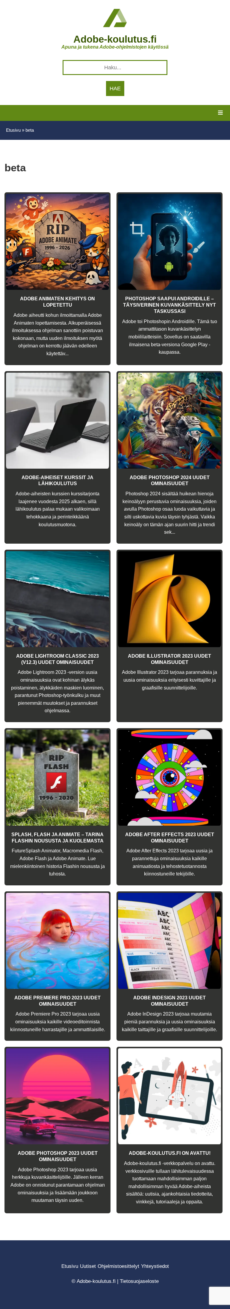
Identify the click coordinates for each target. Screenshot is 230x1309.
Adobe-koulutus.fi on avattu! (170, 1153)
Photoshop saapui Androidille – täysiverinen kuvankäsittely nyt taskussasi (169, 305)
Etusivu (13, 130)
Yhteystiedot (155, 1266)
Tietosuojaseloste (139, 1281)
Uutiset (88, 1266)
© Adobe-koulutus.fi (94, 1281)
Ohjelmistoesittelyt (118, 1266)
